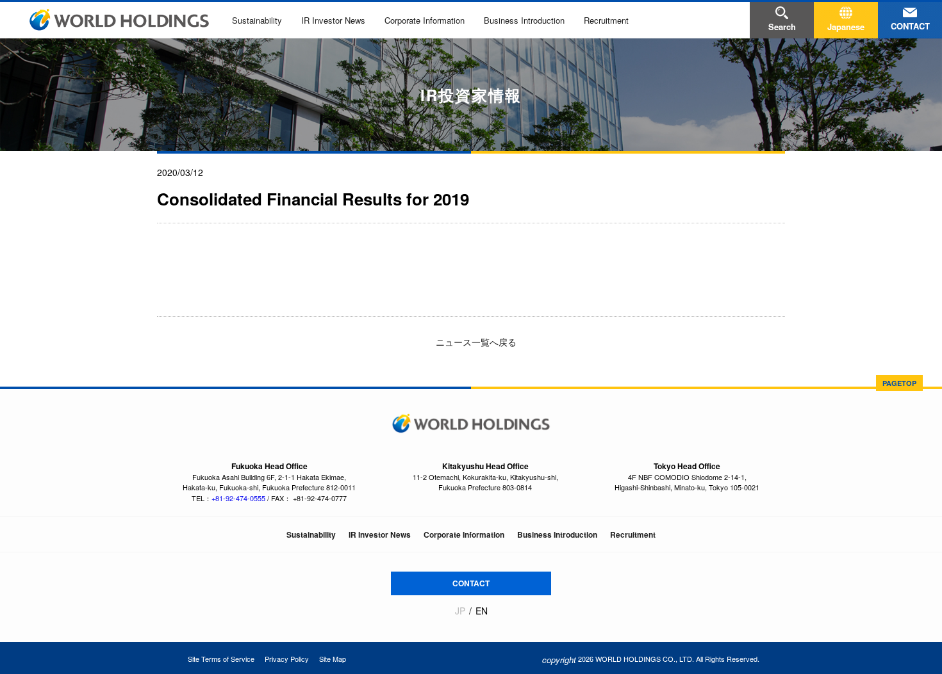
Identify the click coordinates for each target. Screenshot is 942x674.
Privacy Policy (287, 659)
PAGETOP (899, 383)
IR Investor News (333, 20)
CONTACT (471, 583)
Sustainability (257, 20)
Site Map (332, 659)
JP (460, 611)
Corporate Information (424, 20)
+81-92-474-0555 (238, 498)
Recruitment (606, 20)
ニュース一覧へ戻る (474, 341)
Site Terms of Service (221, 659)
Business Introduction (524, 20)
